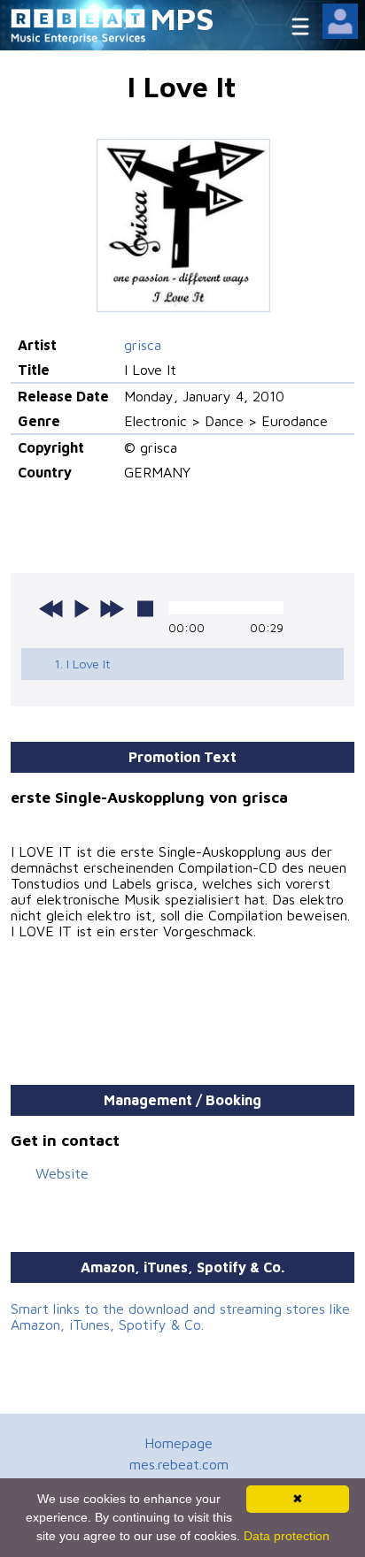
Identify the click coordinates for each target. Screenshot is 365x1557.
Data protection (287, 1536)
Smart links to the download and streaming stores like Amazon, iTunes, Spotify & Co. (180, 1316)
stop (145, 608)
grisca (142, 345)
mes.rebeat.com (179, 1464)
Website (62, 1173)
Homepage (178, 1443)
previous (51, 608)
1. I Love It (82, 663)
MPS (182, 18)
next (111, 608)
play (81, 608)
